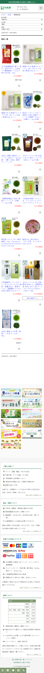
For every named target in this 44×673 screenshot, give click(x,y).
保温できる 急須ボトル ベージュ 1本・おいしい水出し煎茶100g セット (32, 68)
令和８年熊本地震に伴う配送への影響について (22, 2)
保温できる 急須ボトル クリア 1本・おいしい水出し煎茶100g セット (11, 115)
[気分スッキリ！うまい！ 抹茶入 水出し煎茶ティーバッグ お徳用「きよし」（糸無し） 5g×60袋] (32, 101)
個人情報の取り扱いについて (22, 659)
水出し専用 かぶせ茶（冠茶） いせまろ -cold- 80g (11, 333)
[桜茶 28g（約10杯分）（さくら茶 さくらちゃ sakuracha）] (32, 227)
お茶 (9, 14)
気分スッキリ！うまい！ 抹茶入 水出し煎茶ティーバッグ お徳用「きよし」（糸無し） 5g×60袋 (32, 116)
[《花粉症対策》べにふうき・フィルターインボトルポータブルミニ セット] (32, 186)
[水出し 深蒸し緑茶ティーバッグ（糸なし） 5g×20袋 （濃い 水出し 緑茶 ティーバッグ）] (11, 143)
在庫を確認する (31, 298)
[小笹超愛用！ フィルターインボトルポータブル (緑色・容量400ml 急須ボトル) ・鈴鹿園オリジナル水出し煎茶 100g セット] (11, 270)
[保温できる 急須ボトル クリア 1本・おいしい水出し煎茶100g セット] (11, 101)
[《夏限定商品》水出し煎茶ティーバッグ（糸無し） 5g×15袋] (11, 186)
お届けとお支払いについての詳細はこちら (30, 587)
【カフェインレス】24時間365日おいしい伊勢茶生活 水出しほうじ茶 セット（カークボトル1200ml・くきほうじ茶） (32, 286)
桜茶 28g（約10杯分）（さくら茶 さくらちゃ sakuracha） (32, 241)
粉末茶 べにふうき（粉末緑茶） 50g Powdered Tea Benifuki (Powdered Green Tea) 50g (11, 242)
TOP (3, 14)
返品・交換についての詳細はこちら (32, 531)
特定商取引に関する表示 (22, 662)
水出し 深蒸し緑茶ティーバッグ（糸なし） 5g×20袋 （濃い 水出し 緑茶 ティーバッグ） (11, 158)
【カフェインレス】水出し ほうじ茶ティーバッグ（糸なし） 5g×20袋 (32, 157)
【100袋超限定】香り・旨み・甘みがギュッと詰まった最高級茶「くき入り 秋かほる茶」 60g (11, 69)
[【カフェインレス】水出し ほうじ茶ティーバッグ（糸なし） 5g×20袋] (32, 143)
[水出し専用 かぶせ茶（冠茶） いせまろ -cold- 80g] (11, 319)
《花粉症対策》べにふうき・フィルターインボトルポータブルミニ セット (32, 200)
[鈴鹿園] (6, 10)
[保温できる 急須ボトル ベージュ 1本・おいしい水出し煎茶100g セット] (32, 54)
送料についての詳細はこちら (34, 654)
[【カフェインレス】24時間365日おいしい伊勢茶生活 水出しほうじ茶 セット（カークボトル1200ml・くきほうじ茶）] (32, 270)
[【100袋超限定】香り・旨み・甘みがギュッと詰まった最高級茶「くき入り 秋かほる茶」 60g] (11, 54)
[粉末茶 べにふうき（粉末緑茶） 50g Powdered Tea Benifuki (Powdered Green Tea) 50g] (11, 227)
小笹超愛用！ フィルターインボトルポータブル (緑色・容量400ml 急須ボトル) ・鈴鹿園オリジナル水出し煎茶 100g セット (11, 286)
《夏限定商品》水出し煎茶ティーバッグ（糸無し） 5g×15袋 (10, 200)
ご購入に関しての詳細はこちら (33, 495)
